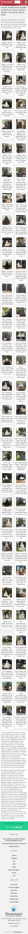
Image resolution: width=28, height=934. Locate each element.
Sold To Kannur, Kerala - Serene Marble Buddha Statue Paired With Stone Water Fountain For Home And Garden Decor (7, 534)
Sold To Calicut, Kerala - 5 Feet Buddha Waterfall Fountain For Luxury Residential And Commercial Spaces (21, 420)
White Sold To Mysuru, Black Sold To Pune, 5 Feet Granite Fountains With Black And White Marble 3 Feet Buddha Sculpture (21, 276)
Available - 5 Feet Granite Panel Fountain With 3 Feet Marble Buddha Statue (21, 67)
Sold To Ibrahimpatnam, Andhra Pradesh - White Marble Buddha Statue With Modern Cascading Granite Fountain (7, 370)
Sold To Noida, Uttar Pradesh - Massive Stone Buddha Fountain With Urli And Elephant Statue (7, 419)
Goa (14, 861)
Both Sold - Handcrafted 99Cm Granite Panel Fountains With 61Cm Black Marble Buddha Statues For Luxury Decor (21, 722)
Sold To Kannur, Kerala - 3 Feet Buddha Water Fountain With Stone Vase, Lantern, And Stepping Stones (21, 580)
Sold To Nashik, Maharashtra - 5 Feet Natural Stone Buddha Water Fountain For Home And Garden (7, 580)
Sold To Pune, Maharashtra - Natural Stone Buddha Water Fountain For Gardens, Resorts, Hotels (7, 466)
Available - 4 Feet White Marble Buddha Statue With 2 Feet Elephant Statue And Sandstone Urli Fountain (7, 557)
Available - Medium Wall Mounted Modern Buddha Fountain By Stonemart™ (7, 133)
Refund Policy (14, 893)
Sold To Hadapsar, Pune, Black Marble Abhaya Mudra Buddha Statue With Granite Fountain (21, 252)
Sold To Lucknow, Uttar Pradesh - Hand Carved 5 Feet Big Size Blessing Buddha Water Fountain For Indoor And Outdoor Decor (21, 558)
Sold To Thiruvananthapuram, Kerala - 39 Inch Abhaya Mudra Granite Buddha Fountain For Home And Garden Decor (21, 698)
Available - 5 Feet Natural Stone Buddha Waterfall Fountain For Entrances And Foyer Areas (7, 90)
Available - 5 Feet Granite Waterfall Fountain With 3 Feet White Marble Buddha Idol (21, 46)
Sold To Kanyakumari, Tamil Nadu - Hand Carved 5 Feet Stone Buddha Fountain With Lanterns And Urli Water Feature (7, 347)
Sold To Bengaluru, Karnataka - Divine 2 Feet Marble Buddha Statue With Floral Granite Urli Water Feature (21, 397)
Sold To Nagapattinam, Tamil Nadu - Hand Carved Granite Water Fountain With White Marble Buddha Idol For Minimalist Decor (21, 652)
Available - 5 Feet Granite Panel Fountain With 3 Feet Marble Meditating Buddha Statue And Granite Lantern (7, 159)
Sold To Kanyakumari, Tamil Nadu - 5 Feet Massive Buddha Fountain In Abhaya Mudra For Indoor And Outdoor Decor (21, 323)
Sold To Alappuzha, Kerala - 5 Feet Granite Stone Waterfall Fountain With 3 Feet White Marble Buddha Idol (7, 674)
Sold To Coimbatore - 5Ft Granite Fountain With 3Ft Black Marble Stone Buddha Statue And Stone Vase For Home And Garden (7, 323)
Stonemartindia (17, 932)
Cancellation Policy (14, 899)
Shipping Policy (14, 896)
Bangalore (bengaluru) (14, 870)
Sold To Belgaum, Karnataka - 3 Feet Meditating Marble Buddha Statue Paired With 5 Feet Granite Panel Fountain (21, 135)
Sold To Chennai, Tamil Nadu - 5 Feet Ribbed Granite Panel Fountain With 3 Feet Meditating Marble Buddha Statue (21, 230)
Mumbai (14, 872)
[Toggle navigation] (2, 5)
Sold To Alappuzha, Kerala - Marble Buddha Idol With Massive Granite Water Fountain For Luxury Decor (7, 396)
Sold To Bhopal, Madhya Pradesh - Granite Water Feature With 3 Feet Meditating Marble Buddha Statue (21, 466)
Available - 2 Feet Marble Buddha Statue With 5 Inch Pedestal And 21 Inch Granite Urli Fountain (7, 230)
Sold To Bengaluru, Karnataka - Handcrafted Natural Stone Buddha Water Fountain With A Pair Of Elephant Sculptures (21, 91)
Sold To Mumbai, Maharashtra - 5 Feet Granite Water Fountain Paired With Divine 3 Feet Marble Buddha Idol (7, 603)
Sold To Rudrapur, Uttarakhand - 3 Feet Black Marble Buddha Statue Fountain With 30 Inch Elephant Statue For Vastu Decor (7, 652)
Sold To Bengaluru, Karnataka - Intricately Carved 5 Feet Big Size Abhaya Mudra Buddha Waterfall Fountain (21, 298)
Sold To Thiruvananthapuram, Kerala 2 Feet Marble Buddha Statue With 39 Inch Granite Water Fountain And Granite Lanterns (21, 627)
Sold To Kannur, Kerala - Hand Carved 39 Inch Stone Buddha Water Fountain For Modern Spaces (21, 674)
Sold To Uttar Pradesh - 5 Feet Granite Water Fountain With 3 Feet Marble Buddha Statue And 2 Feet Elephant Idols (21, 534)
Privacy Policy (14, 884)
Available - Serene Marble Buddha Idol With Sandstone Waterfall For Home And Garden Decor (21, 603)
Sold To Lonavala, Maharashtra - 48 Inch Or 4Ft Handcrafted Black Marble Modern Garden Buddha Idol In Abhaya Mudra (7, 698)
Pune (14, 875)
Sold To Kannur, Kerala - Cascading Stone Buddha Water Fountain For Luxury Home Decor (21, 511)
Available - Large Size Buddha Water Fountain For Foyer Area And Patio (7, 45)
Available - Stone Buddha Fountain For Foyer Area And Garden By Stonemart (7, 113)
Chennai (14, 867)
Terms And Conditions (14, 887)
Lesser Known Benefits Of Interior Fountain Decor (14, 843)
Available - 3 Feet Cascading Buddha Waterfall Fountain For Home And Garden (7, 511)
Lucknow (14, 855)
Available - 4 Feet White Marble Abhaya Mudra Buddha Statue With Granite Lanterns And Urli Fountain (7, 68)
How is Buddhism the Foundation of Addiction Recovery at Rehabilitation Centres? (14, 839)
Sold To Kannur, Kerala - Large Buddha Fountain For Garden (21, 112)
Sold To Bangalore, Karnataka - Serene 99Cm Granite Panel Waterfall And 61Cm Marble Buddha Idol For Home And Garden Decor (7, 723)
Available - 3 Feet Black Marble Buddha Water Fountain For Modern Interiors (7, 274)
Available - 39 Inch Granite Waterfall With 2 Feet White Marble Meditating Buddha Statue (7, 252)
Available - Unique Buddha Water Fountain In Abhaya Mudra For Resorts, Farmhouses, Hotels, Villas (21, 158)
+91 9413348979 (23, 5)
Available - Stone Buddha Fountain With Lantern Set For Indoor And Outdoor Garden (7, 624)
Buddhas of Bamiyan (14, 846)
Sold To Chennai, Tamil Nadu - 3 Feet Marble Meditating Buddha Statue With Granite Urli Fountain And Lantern (21, 208)
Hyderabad (14, 858)
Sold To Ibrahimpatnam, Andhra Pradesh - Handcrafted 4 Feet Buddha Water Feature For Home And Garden (7, 488)
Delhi (14, 864)
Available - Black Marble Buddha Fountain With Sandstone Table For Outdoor (7, 207)
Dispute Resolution (14, 902)
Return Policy (14, 890)
